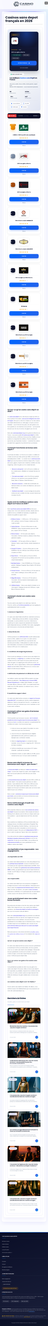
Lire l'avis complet (24, 67)
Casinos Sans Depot (32, 1322)
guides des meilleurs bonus (17, 934)
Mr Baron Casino (5, 1241)
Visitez (24, 142)
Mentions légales (5, 1269)
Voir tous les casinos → (7, 1252)
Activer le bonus (22, 63)
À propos (4, 1261)
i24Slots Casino (15, 585)
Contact (4, 1264)
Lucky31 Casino (5, 1249)
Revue (24, 145)
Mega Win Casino (16, 578)
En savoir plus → (32, 1311)
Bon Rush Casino (15, 563)
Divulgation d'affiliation (7, 1267)
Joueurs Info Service (6, 1281)
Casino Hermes (15, 526)
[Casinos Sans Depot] (23, 6)
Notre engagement (6, 1278)
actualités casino (34, 931)
